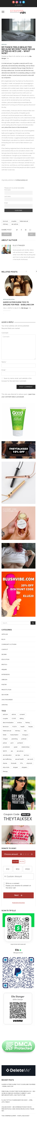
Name (4, 362)
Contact (5, 649)
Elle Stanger (19, 245)
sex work (5, 694)
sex (12, 751)
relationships (25, 747)
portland (20, 743)
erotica (19, 722)
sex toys (26, 755)
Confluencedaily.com (21, 180)
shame (5, 763)
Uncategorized (7, 699)
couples (13, 221)
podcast (23, 739)
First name (7, 190)
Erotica (4, 664)
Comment (5, 333)
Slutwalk (13, 763)
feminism (6, 726)
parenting (15, 739)
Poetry (4, 684)
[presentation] (26, 271)
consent (22, 714)
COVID (14, 718)
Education (11, 299)
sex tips (17, 755)
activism (5, 714)
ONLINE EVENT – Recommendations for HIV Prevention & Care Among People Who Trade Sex (18, 1109)
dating (22, 718)
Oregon (4, 679)
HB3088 (4, 669)
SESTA (5, 751)
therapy (5, 771)
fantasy (27, 722)
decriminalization (8, 722)
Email (6, 203)
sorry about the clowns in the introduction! (15, 127)
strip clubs (6, 767)
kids (25, 730)
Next (31, 234)
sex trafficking (7, 759)
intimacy (5, 224)
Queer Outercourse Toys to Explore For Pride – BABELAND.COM (18, 1085)
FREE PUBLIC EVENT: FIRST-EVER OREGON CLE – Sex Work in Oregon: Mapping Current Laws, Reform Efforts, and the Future (18, 1093)
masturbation (14, 735)
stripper (15, 767)
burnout (5, 221)
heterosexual (24, 221)
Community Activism (9, 644)
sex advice (15, 224)
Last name (7, 196)
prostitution (6, 689)
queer (16, 747)
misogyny (25, 735)
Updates (5, 704)
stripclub (29, 763)
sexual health (19, 759)
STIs (21, 763)
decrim (4, 654)
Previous (6, 234)
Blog (3, 639)
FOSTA (14, 726)
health (23, 726)
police (5, 743)
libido (4, 735)
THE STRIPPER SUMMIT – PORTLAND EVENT (15, 1116)
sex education (7, 755)
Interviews (6, 674)
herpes (30, 726)
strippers (24, 767)
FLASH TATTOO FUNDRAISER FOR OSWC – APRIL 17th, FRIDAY (17, 1101)
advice (14, 714)
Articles (4, 44)
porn (12, 743)
